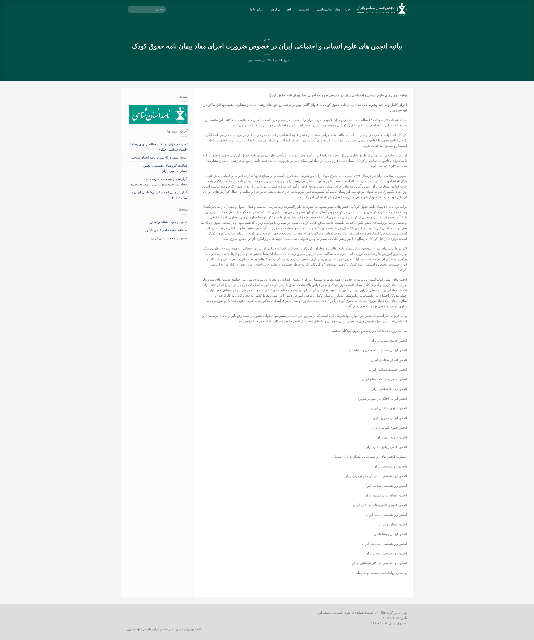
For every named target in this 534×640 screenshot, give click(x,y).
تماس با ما (256, 9)
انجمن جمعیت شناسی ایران (169, 222)
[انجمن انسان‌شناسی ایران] (381, 9)
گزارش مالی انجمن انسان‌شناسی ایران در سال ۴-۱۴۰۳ (159, 194)
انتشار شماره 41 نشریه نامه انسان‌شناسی (159, 157)
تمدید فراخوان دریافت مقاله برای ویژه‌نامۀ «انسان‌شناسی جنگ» (159, 146)
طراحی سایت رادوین (139, 629)
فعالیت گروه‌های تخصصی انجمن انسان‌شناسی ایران (165, 168)
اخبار (288, 9)
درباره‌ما (275, 9)
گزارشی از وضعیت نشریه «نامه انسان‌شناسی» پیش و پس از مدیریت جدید (159, 181)
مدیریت (249, 60)
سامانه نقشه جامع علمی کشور (166, 230)
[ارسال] (131, 9)
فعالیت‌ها (303, 9)
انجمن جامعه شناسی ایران (169, 238)
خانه (347, 9)
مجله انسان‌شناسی (328, 9)
